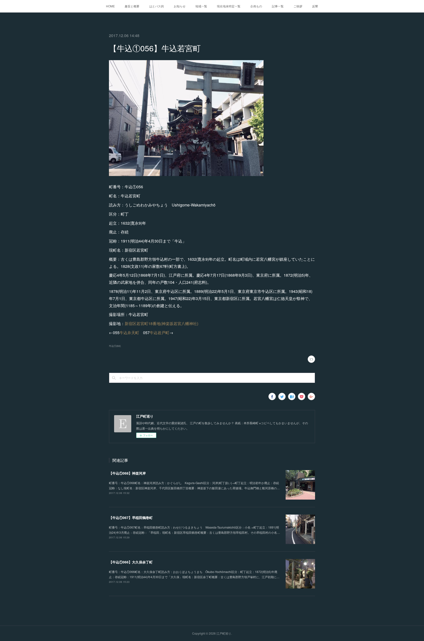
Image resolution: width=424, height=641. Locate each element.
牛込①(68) (115, 346)
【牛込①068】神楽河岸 (127, 473)
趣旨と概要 (132, 6)
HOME (110, 6)
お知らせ (180, 6)
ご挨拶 (297, 6)
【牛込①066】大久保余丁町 (131, 561)
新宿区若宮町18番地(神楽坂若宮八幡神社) (161, 323)
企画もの (256, 6)
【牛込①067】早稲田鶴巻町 (131, 517)
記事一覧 (278, 6)
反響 (315, 6)
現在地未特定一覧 (228, 6)
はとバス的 (156, 6)
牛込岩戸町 (159, 332)
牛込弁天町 (129, 332)
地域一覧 (201, 6)
